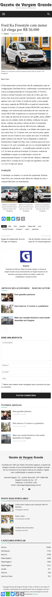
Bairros (4, 554)
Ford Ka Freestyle (7, 229)
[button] (48, 14)
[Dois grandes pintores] (7, 297)
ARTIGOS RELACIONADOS (15, 288)
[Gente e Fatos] (7, 519)
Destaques (5, 551)
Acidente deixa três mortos (24, 528)
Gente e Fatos (20, 516)
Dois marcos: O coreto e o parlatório (31, 306)
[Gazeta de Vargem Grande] (26, 5)
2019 (15, 226)
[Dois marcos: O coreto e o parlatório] (7, 309)
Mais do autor (41, 288)
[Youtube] (29, 489)
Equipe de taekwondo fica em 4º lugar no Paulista (13, 240)
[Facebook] (22, 489)
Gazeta (6, 34)
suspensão (35, 229)
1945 (9, 226)
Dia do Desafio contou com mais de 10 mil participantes (39, 240)
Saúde (3, 569)
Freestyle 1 (19, 229)
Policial (4, 572)
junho (27, 229)
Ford (39, 226)
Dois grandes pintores (25, 294)
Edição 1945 (31, 226)
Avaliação (22, 226)
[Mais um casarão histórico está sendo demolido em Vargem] (7, 320)
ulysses (35, 594)
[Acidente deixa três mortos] (7, 531)
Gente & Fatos (6, 576)
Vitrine (4, 547)
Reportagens (6, 558)
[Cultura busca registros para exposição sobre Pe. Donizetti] (7, 507)
